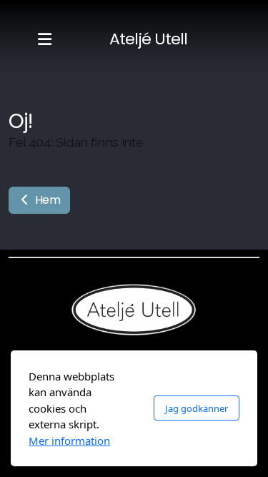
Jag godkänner (196, 408)
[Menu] (44, 39)
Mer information (69, 440)
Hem (46, 200)
